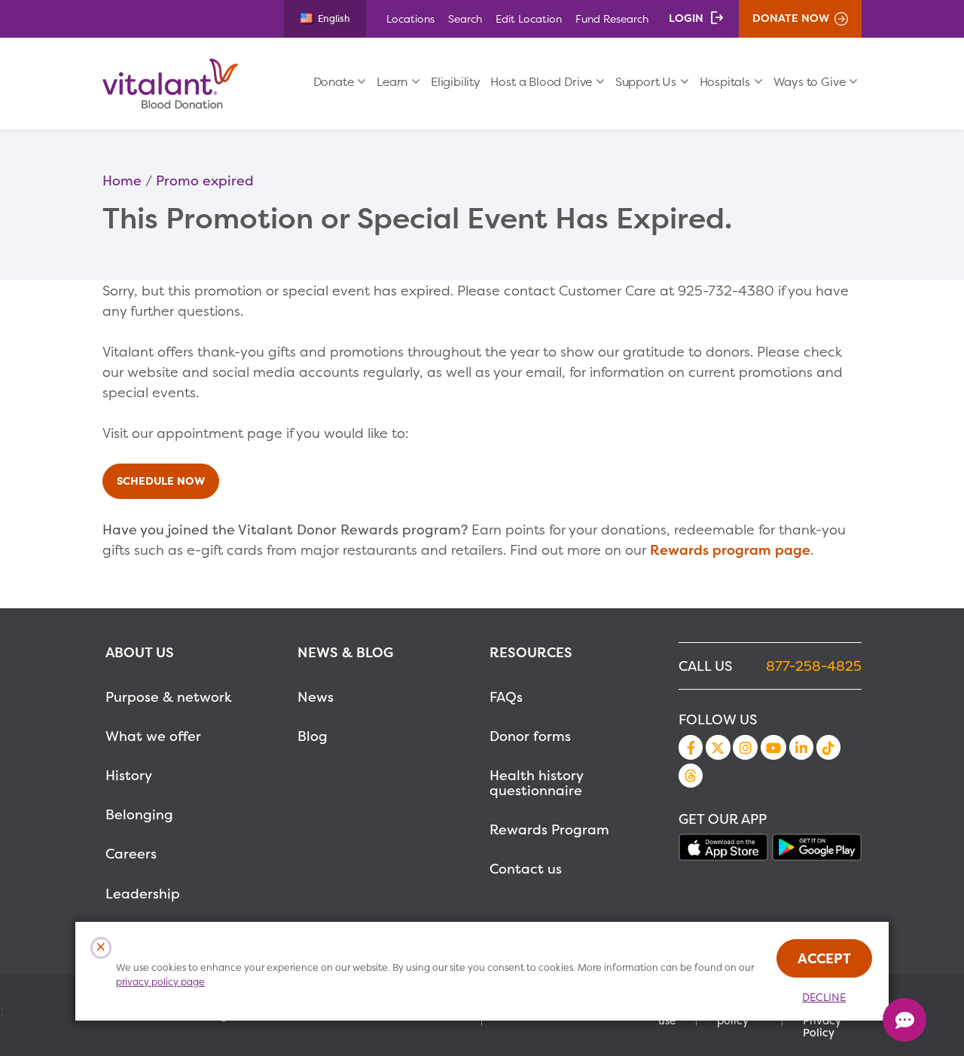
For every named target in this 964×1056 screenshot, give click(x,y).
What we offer (153, 736)
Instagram (745, 747)
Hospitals (725, 82)
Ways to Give (809, 82)
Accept (824, 958)
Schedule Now (161, 480)
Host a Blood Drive (541, 82)
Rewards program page (730, 549)
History (128, 775)
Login (686, 18)
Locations (410, 18)
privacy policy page (160, 981)
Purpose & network (168, 696)
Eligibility (455, 82)
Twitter (718, 747)
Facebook (691, 747)
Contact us (526, 868)
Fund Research (611, 18)
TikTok (828, 747)
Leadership (142, 893)
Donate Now (790, 18)
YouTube (773, 747)
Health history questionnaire (536, 783)
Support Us (645, 82)
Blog (312, 736)
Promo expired (205, 180)
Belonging (139, 814)
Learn (392, 82)
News (315, 696)
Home (122, 180)
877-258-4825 (814, 666)
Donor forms (530, 736)
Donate (333, 82)
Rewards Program (549, 829)
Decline (824, 997)
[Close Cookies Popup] (101, 948)
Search (465, 18)
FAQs (506, 696)
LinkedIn (801, 747)
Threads (691, 776)
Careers (131, 853)
